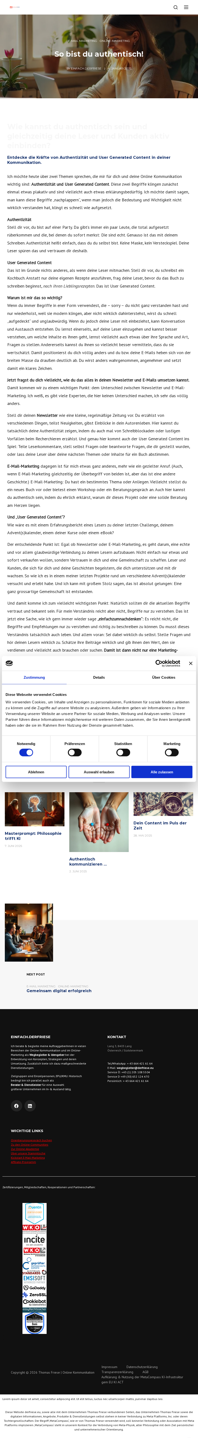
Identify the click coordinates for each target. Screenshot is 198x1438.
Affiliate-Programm (23, 1162)
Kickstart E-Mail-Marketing (28, 1157)
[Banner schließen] (190, 663)
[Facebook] (16, 1105)
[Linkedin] (30, 1105)
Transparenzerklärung (117, 1372)
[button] (99, 1336)
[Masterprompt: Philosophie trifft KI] (34, 809)
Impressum (109, 1367)
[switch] (75, 752)
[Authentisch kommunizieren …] (99, 821)
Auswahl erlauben (99, 772)
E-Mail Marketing (82, 41)
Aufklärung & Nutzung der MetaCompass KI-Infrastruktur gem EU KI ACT (142, 1379)
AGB (145, 1372)
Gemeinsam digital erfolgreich (59, 991)
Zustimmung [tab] (34, 677)
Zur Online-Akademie (25, 1149)
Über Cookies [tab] (163, 677)
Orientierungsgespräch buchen (31, 1140)
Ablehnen (36, 772)
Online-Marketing (114, 41)
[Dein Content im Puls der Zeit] (163, 804)
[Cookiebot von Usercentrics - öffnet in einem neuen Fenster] (159, 663)
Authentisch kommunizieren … (88, 862)
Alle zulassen (162, 772)
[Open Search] (175, 7)
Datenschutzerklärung (142, 1367)
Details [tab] (99, 677)
